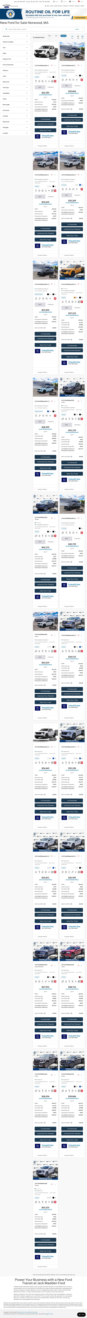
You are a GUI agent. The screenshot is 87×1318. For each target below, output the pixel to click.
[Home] (45, 6)
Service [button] (71, 6)
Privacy (25, 1312)
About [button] (82, 6)
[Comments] (52, 81)
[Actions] (54, 65)
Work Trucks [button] (58, 6)
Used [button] (51, 6)
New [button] (48, 6)
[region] (45, 107)
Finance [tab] (51, 87)
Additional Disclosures (32, 1312)
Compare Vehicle (42, 146)
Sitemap (20, 1312)
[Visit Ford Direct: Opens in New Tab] (49, 1314)
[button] (56, 51)
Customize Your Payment (45, 124)
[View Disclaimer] (49, 81)
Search (77, 29)
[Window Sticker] (55, 81)
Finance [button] (77, 6)
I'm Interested (45, 119)
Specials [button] (65, 6)
